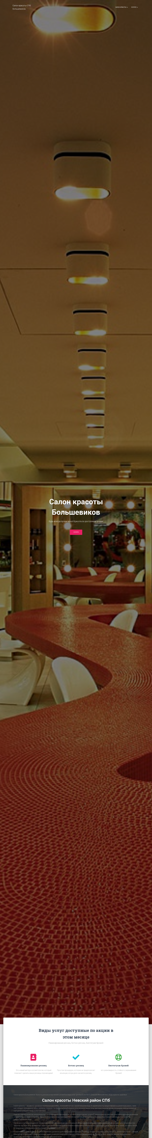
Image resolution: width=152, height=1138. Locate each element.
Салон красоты (121, 7)
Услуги (134, 7)
